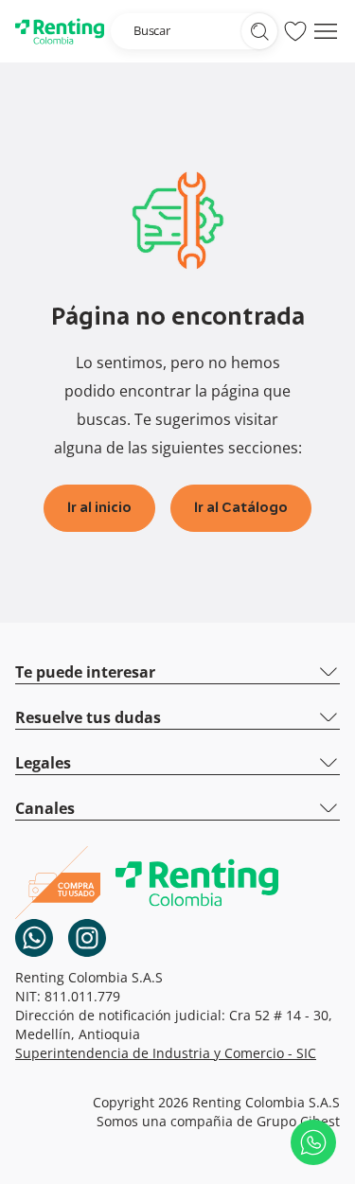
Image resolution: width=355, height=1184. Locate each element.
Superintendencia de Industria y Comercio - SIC (165, 1053)
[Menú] (325, 31)
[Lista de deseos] (295, 31)
